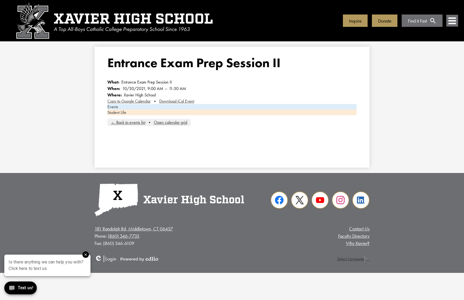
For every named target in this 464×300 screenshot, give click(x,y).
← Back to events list (128, 122)
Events (112, 107)
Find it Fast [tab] (417, 21)
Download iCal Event (176, 101)
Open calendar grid (170, 122)
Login (105, 258)
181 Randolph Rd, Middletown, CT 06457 (134, 229)
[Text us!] (20, 289)
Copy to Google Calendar (129, 101)
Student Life (116, 112)
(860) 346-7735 (123, 236)
